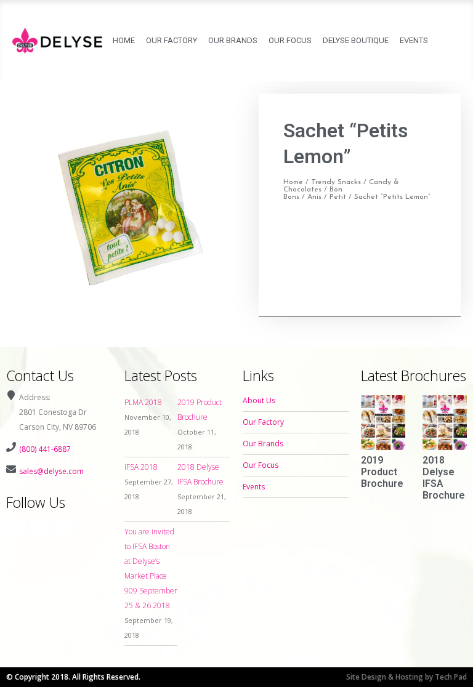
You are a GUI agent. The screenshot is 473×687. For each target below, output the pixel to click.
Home (124, 40)
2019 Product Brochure (382, 471)
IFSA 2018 (141, 467)
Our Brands (232, 40)
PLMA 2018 (143, 402)
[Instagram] (39, 527)
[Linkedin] (61, 527)
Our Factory (171, 40)
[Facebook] (16, 527)
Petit (337, 197)
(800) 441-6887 (45, 449)
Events (414, 40)
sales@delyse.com (51, 471)
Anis (314, 197)
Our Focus (290, 40)
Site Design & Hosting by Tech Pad (406, 677)
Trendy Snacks (336, 182)
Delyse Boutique (356, 40)
